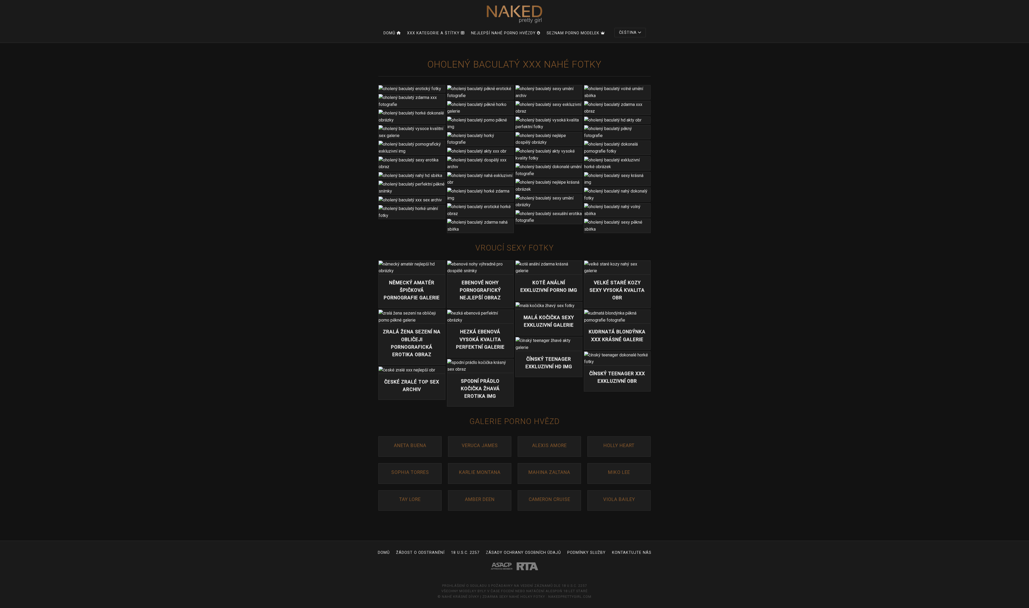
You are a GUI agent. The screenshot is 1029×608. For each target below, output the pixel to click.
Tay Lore (410, 499)
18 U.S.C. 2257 (465, 552)
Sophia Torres (410, 472)
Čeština (628, 32)
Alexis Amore (549, 445)
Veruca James (480, 445)
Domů (389, 33)
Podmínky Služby (586, 552)
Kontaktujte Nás (631, 552)
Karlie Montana (480, 472)
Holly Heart (619, 445)
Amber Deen (480, 499)
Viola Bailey (619, 499)
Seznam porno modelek (573, 33)
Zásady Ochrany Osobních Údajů (523, 552)
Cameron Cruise (549, 499)
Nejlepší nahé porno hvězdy (503, 33)
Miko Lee (619, 472)
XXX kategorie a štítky (433, 33)
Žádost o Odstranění (420, 552)
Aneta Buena (410, 445)
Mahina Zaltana (549, 472)
